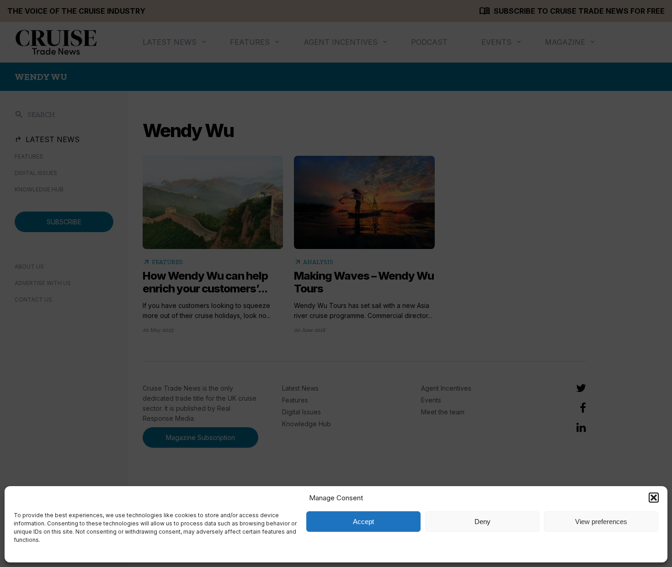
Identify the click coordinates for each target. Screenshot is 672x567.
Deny (483, 521)
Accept (363, 521)
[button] (653, 497)
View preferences (601, 521)
